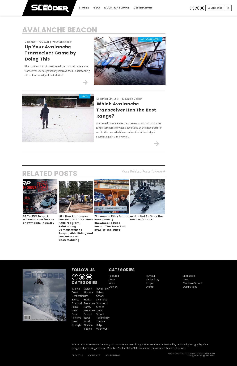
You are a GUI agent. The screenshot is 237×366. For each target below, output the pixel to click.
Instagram (197, 8)
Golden (88, 288)
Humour (88, 292)
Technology (102, 317)
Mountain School (116, 7)
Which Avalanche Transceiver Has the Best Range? (126, 110)
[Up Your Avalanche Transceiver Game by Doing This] (85, 82)
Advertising (112, 355)
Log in (212, 353)
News (87, 317)
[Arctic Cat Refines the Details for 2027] (147, 196)
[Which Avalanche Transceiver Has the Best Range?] (156, 143)
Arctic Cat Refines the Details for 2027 (146, 217)
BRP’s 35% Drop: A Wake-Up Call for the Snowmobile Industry (38, 219)
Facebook (192, 8)
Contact (94, 355)
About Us (77, 355)
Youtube (202, 8)
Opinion (88, 325)
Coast (75, 292)
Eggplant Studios (208, 356)
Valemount (102, 328)
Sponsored (102, 303)
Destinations (143, 7)
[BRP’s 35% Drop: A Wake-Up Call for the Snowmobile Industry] (40, 196)
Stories (84, 7)
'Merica (76, 288)
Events (75, 299)
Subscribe (216, 8)
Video (112, 283)
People (88, 328)
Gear (96, 7)
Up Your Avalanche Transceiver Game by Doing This (50, 53)
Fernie (75, 306)
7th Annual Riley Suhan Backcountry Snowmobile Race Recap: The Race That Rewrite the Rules (111, 222)
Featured (77, 303)
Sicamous (101, 299)
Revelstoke (102, 288)
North (87, 321)
